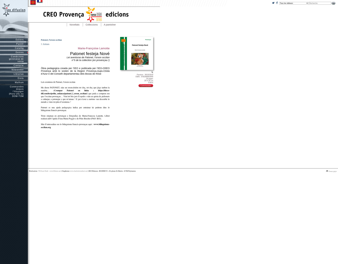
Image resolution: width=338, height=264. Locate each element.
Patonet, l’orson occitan (51, 39)
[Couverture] (152, 72)
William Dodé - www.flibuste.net (49, 171)
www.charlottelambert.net (79, 171)
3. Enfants (45, 44)
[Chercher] (333, 3)
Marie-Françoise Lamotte (94, 48)
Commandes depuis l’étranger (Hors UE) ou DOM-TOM (16, 91)
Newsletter (18, 70)
